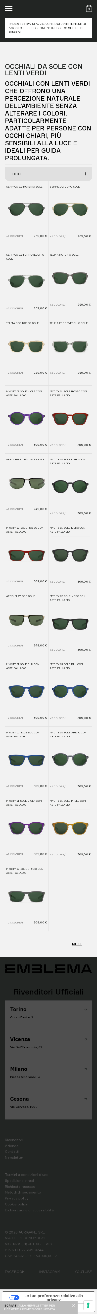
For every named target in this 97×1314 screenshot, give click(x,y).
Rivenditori (14, 1140)
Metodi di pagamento (23, 1192)
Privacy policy (17, 1198)
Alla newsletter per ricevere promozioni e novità (29, 1307)
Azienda (11, 1146)
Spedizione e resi (19, 1180)
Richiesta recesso (20, 1186)
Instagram (49, 1272)
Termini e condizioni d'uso (26, 1174)
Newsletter (14, 1157)
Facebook (15, 1272)
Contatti (12, 1151)
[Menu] (8, 8)
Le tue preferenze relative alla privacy (53, 1297)
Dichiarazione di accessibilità (29, 1210)
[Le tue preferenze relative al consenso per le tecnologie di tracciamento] (88, 1305)
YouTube (83, 1272)
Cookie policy (16, 1204)
